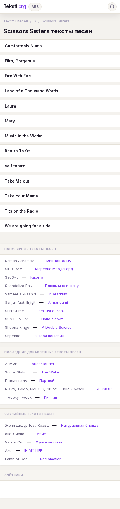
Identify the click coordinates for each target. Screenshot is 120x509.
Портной (46, 380)
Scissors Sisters (55, 21)
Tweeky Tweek (18, 397)
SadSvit (11, 277)
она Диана (14, 433)
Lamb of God (16, 459)
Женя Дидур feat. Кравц (27, 425)
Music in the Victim (23, 136)
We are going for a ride (28, 225)
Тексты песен (15, 21)
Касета (36, 277)
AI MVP (11, 363)
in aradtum (58, 294)
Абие (41, 433)
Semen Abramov (19, 260)
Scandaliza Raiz (19, 285)
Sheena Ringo (17, 327)
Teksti (14, 6)
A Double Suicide (57, 327)
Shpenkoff (14, 335)
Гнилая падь (16, 380)
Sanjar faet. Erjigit (20, 302)
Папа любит (52, 319)
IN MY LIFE (33, 450)
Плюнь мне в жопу (62, 285)
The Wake (50, 372)
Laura (10, 106)
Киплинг (51, 397)
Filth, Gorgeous (20, 61)
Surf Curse (14, 311)
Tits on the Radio (21, 211)
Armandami (58, 302)
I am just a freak (51, 311)
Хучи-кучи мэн (49, 442)
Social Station (17, 372)
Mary (10, 120)
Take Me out (17, 181)
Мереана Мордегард (54, 269)
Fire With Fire (18, 75)
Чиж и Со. (14, 442)
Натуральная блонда (80, 425)
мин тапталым (59, 260)
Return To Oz (17, 150)
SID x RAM (14, 269)
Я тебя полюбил (49, 335)
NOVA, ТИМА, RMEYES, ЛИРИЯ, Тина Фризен (44, 389)
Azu (8, 450)
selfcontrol (16, 166)
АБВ (35, 6)
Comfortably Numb (23, 45)
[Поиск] (112, 6)
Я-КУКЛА (105, 389)
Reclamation (51, 459)
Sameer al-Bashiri (20, 294)
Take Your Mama (21, 195)
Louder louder (42, 363)
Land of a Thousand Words (31, 90)
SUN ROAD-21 (17, 319)
